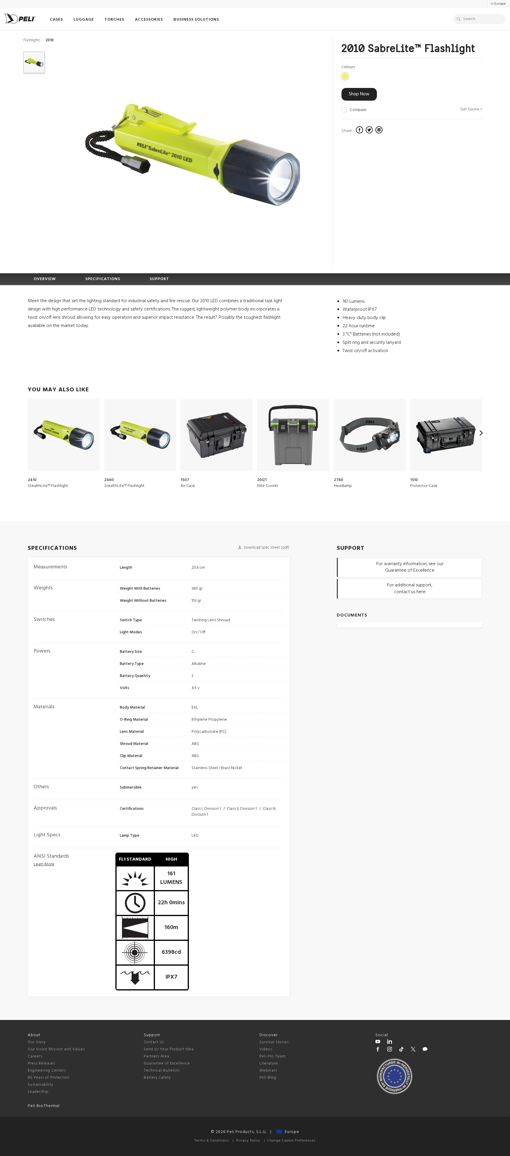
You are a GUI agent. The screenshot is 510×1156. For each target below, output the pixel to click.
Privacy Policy (248, 1141)
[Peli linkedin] (389, 1042)
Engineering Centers (47, 1070)
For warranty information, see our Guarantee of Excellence (410, 567)
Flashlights (31, 40)
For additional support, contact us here (409, 588)
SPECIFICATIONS (102, 279)
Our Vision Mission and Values (56, 1049)
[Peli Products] (377, 1050)
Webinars (268, 1070)
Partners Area (156, 1056)
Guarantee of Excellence (167, 1063)
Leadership (38, 1092)
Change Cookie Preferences (291, 1141)
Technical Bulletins (162, 1070)
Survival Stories (274, 1042)
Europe (290, 1132)
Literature (268, 1063)
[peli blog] (425, 1050)
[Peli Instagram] (389, 1050)
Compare (358, 110)
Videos (265, 1049)
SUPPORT (159, 279)
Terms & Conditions (211, 1141)
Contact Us (154, 1042)
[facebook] (360, 131)
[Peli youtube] (377, 1042)
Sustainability (40, 1085)
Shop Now (359, 94)
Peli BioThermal (44, 1106)
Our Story (37, 1042)
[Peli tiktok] (401, 1050)
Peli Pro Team (272, 1056)
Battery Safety (157, 1078)
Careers (35, 1056)
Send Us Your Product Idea (169, 1049)
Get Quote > (471, 109)
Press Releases (41, 1063)
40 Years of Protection (49, 1078)
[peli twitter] (413, 1050)
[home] (20, 18)
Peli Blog (267, 1078)
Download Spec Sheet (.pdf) (266, 548)
